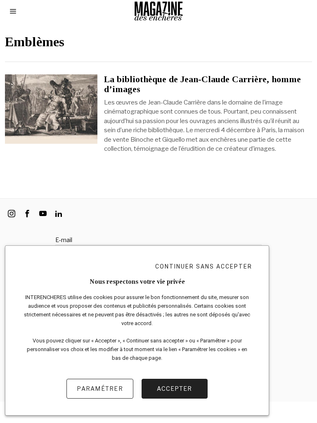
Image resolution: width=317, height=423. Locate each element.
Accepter (174, 388)
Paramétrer (100, 388)
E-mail (63, 239)
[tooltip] (11, 213)
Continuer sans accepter (203, 266)
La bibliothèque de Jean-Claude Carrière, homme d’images (202, 84)
